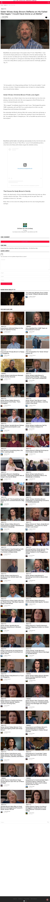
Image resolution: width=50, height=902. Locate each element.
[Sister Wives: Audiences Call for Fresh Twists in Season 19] (37, 415)
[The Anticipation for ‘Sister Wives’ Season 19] (37, 342)
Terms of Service (34, 898)
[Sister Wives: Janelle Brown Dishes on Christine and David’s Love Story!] (12, 415)
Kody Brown (6, 52)
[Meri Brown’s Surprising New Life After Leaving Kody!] (12, 440)
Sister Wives (38, 52)
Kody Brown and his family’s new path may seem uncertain (17, 141)
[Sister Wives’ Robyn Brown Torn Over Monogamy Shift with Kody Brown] (12, 717)
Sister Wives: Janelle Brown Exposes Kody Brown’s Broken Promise (11, 627)
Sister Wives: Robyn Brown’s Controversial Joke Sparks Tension (37, 601)
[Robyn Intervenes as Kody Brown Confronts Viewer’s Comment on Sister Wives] (12, 640)
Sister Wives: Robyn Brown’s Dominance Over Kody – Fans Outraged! (10, 402)
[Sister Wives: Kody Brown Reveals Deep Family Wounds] (12, 365)
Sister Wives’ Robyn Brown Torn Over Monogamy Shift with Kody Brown (11, 728)
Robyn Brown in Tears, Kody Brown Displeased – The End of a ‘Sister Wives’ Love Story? (37, 525)
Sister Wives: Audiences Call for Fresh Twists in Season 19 (36, 426)
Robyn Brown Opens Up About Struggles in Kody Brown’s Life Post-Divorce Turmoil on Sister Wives (36, 809)
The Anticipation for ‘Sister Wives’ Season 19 (37, 352)
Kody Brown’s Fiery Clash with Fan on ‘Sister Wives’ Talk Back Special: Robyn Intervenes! (12, 602)
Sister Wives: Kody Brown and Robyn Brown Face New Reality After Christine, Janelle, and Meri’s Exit (12, 756)
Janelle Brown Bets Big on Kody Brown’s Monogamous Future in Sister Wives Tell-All (11, 808)
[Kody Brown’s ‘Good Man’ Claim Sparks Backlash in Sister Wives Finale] (37, 743)
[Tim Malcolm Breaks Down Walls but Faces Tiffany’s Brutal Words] (12, 298)
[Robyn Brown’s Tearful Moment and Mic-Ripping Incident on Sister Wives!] (37, 615)
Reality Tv (12, 289)
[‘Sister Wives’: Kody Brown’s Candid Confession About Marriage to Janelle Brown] (37, 640)
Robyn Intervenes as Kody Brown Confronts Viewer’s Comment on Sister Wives (12, 652)
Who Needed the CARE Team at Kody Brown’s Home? (36, 328)
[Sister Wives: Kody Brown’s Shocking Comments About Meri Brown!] (37, 565)
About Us (15, 898)
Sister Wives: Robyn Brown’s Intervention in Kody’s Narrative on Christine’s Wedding (12, 525)
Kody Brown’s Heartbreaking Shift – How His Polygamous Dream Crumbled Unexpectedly (12, 550)
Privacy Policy (26, 898)
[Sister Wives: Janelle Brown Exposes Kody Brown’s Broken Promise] (12, 615)
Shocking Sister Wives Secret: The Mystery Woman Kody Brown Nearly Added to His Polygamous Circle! (37, 551)
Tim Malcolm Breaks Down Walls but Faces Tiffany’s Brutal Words (37, 293)
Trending (28, 326)
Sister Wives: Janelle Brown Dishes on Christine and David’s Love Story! (12, 427)
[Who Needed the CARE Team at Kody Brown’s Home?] (37, 318)
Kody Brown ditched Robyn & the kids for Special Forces (12, 328)
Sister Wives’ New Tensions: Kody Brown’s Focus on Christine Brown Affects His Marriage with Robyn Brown (37, 703)
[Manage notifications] (47, 900)
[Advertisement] (25, 74)
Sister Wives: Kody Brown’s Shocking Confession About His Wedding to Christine (36, 475)
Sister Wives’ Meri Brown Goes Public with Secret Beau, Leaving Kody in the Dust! (37, 402)
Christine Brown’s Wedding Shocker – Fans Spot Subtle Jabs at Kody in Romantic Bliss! (12, 475)
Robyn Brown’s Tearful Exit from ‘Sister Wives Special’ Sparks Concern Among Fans (11, 702)
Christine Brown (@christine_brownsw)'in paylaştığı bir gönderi (25, 185)
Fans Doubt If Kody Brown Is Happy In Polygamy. (12, 352)
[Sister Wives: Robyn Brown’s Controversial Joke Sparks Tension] (37, 590)
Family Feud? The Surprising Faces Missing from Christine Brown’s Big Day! (12, 500)
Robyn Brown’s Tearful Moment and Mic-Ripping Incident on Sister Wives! (37, 627)
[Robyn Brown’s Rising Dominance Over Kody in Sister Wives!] (37, 440)
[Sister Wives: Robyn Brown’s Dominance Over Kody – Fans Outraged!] (12, 390)
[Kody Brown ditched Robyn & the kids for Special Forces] (12, 318)
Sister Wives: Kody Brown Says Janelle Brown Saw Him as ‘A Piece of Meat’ (12, 781)
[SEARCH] (48, 2)
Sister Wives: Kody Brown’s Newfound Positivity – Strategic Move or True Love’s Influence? (36, 377)
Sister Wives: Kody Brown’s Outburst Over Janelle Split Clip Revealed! (11, 577)
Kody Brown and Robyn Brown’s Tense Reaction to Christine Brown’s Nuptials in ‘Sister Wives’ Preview (37, 729)
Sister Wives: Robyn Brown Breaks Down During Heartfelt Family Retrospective (37, 677)
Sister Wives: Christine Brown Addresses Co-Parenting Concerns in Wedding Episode (37, 500)
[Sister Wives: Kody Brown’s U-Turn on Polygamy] (12, 665)
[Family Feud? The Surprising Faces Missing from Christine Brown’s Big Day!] (12, 489)
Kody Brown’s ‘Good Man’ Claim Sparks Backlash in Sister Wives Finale (36, 755)
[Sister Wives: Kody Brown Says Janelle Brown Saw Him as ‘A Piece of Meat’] (12, 770)
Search (48, 822)
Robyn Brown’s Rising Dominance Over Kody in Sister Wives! (37, 451)
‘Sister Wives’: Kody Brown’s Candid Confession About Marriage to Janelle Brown (37, 652)
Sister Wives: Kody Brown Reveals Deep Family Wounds (12, 376)
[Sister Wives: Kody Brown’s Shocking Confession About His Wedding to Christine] (37, 464)
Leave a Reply (25, 241)
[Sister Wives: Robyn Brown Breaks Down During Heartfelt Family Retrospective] (37, 665)
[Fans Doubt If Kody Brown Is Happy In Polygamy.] (12, 342)
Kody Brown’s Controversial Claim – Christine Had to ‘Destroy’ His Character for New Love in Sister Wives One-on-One (37, 782)
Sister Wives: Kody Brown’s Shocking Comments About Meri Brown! (37, 577)
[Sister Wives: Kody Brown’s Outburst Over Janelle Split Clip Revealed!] (12, 565)
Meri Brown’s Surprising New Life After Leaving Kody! (12, 451)
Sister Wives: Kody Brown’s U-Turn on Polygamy (12, 676)
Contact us (20, 898)
